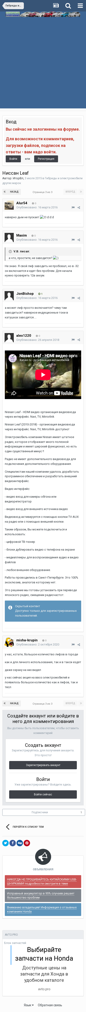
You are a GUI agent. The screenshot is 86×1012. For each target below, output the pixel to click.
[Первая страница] (5, 192)
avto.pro (44, 989)
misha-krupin (27, 640)
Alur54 (21, 203)
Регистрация (46, 158)
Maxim (21, 235)
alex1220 (23, 336)
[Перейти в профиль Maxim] (9, 237)
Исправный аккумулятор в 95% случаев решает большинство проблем (41, 895)
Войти (13, 158)
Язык (28, 1005)
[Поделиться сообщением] (79, 207)
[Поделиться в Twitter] (5, 843)
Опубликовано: (37, 207)
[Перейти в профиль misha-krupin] (9, 642)
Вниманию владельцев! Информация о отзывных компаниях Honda (42, 909)
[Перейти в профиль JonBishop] (9, 295)
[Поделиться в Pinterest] (27, 843)
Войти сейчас (43, 794)
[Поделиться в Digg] (20, 843)
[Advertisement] (43, 68)
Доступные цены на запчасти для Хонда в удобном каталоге (44, 974)
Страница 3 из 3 (43, 192)
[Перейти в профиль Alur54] (9, 205)
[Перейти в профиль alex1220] (9, 337)
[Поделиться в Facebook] (12, 843)
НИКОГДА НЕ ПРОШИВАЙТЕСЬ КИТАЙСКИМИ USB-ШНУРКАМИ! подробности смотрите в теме (42, 881)
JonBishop (25, 294)
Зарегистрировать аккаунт (43, 765)
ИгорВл (18, 178)
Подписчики (40, 812)
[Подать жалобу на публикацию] (73, 207)
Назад (14, 191)
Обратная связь (50, 1005)
